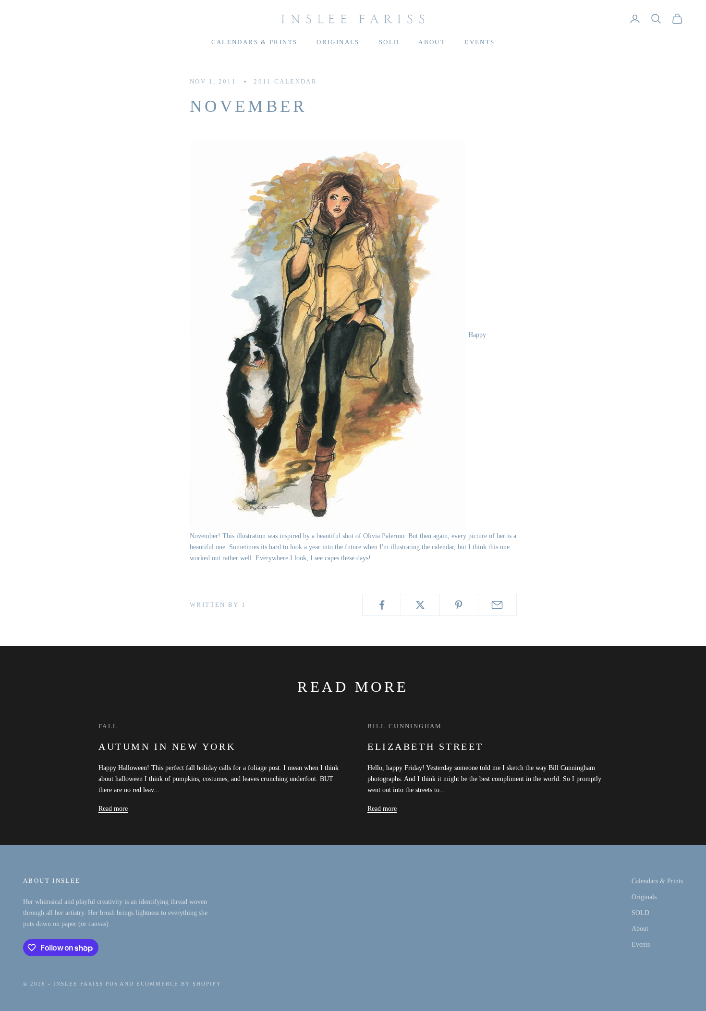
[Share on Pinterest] (459, 604)
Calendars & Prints (254, 42)
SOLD (389, 42)
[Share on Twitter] (420, 604)
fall (108, 726)
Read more (113, 808)
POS (112, 984)
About (431, 42)
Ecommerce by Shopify (178, 984)
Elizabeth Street (425, 746)
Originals (337, 42)
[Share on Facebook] (382, 604)
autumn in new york (166, 746)
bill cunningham (404, 726)
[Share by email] (497, 604)
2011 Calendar (285, 81)
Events (479, 42)
